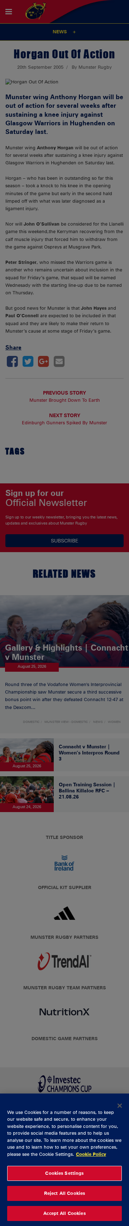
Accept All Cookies (64, 1213)
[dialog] (64, 1160)
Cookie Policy (91, 1154)
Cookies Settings (64, 1173)
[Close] (120, 1105)
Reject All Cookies (64, 1193)
